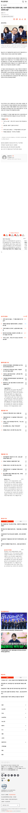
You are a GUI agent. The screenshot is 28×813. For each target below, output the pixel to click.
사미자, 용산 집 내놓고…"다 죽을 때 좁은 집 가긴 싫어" (14, 129)
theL (3, 713)
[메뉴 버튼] (25, 1)
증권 (2, 705)
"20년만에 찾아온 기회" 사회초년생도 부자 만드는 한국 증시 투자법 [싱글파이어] (13, 651)
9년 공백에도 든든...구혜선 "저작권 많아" (11, 426)
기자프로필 (4, 746)
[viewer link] (25, 42)
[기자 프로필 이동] (4, 157)
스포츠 (3, 738)
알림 (2, 754)
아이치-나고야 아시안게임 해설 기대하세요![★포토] (12, 630)
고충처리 (2, 801)
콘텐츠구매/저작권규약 (13, 799)
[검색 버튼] (23, 1)
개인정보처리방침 (12, 794)
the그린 (3, 721)
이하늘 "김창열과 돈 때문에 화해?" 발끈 (11, 461)
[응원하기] (13, 156)
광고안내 (2, 799)
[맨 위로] (25, 807)
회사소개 (2, 794)
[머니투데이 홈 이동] (5, 762)
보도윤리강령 (7, 801)
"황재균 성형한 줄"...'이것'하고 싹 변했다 (11, 131)
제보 (2, 750)
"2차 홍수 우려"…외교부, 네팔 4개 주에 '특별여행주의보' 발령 (14, 680)
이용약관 (14, 796)
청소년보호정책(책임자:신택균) (6, 796)
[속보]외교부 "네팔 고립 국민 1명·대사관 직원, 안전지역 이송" (14, 688)
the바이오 (4, 717)
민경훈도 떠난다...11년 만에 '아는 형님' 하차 (12, 430)
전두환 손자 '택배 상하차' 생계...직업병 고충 (12, 413)
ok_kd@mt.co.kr (10, 157)
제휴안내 (6, 799)
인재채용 (6, 794)
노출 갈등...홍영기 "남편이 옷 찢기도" (11, 125)
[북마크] (25, 19)
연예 (2, 734)
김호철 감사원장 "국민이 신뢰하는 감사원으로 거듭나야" (12, 696)
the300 (5, 5)
